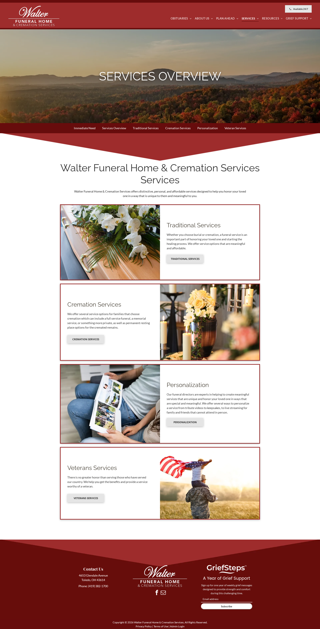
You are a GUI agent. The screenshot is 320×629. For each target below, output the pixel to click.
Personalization (207, 128)
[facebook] (157, 593)
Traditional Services (146, 128)
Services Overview (114, 128)
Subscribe (226, 606)
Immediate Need (85, 128)
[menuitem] (181, 18)
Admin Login (177, 626)
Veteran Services (235, 128)
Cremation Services (178, 128)
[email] (163, 593)
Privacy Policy (144, 626)
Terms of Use (161, 626)
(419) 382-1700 (98, 586)
